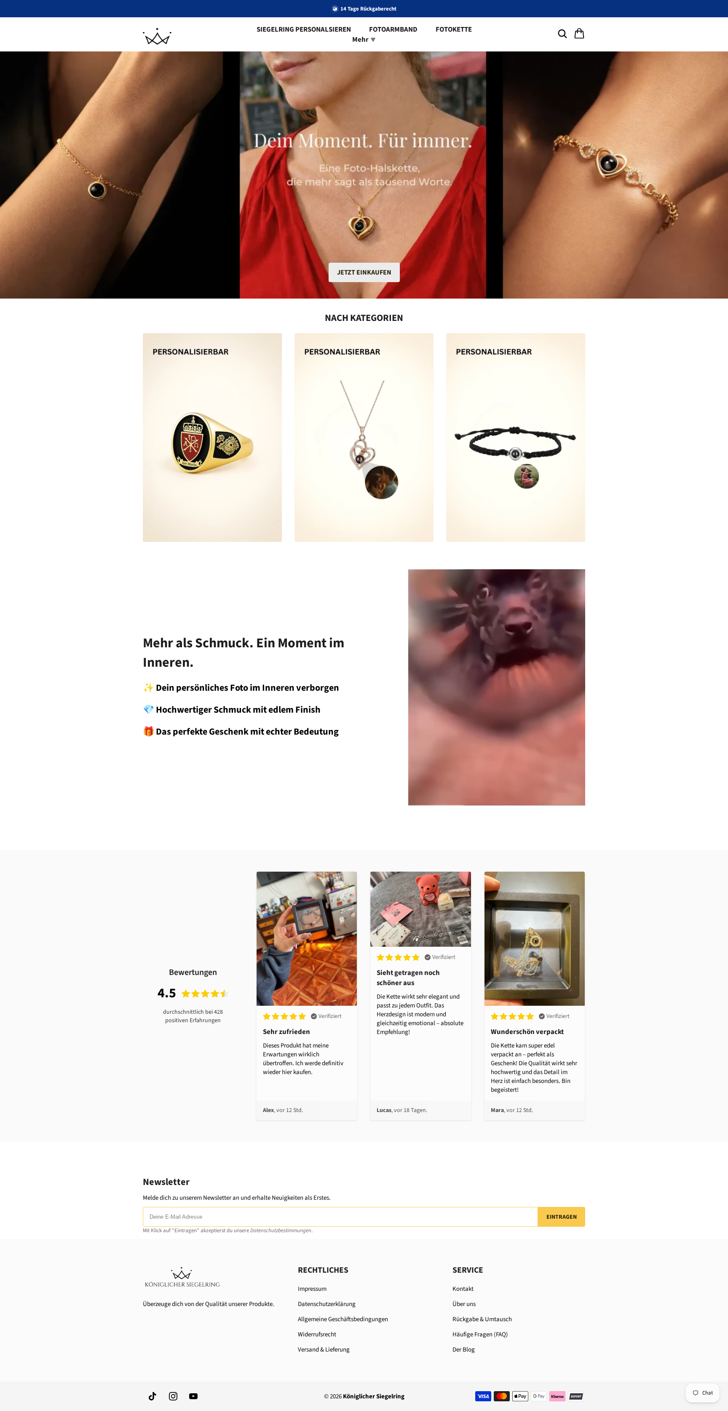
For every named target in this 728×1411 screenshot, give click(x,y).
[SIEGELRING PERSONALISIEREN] (212, 437)
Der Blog (463, 1349)
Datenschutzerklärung (327, 1304)
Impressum (312, 1288)
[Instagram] (173, 1396)
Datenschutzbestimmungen (280, 1230)
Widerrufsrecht (317, 1334)
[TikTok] (153, 1396)
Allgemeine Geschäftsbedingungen (343, 1319)
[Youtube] (193, 1396)
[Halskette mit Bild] (364, 437)
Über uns (464, 1304)
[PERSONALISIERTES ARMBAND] (515, 437)
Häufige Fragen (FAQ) (480, 1334)
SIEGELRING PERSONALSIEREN (304, 29)
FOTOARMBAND (393, 29)
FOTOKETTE (454, 29)
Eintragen (561, 1217)
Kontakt (463, 1288)
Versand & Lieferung (324, 1349)
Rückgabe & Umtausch (482, 1319)
